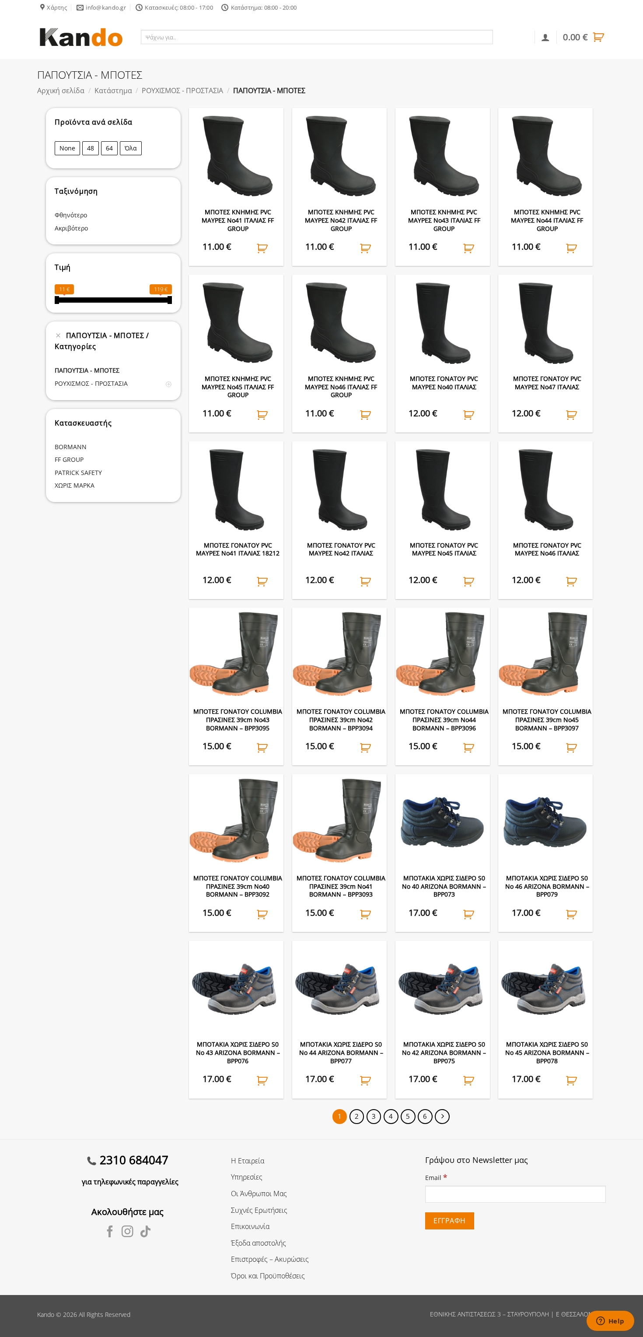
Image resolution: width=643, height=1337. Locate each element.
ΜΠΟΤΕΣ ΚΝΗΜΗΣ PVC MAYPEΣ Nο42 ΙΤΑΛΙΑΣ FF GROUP (341, 220)
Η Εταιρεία (247, 1161)
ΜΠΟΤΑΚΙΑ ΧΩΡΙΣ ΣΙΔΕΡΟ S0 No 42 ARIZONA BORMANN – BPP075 (444, 1052)
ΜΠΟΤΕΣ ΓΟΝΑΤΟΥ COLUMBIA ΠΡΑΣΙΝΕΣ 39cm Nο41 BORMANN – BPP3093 (341, 886)
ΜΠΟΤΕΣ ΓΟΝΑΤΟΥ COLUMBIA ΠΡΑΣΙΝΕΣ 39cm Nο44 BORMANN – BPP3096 (444, 720)
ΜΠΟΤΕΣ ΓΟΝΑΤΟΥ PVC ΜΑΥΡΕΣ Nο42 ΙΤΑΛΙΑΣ (341, 549)
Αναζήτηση (512, 37)
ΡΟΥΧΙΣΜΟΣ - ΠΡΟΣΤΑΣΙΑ (182, 90)
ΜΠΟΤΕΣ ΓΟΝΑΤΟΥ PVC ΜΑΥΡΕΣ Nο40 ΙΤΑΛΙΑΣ (444, 383)
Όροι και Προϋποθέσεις (268, 1276)
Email (436, 1177)
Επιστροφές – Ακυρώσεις (270, 1259)
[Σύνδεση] (545, 37)
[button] (584, 37)
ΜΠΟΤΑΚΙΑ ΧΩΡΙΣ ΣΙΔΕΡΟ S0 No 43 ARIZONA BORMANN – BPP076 (238, 1052)
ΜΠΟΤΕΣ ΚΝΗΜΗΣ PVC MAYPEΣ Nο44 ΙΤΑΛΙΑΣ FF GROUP (547, 220)
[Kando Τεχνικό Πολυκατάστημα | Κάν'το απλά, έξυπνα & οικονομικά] (81, 37)
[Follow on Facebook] (110, 1232)
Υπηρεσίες (246, 1177)
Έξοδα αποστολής (258, 1243)
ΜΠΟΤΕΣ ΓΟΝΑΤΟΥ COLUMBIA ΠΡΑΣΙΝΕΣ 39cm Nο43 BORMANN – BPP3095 (237, 720)
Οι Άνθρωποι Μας (259, 1193)
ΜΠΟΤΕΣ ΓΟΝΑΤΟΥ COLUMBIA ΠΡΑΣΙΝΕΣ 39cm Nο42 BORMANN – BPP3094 (341, 720)
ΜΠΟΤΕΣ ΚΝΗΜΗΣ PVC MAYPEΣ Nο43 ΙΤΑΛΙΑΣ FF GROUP (444, 220)
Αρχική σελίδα (60, 90)
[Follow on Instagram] (127, 1232)
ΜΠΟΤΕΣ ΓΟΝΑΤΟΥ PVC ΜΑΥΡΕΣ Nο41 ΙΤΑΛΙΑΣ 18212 (238, 549)
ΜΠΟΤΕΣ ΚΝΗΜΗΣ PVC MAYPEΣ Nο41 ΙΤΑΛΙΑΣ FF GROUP (238, 220)
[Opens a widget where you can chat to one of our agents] (610, 1322)
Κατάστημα (113, 90)
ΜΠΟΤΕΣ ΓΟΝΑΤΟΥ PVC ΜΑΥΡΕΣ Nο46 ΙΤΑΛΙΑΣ (547, 549)
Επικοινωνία (250, 1226)
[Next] (442, 1116)
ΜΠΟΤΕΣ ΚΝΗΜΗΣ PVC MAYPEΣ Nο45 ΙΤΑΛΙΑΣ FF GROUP (238, 387)
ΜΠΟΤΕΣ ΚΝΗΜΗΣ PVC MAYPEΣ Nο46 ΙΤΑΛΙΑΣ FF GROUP (341, 387)
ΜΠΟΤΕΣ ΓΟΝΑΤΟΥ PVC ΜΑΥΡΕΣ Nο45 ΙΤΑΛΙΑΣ (444, 549)
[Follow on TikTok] (145, 1232)
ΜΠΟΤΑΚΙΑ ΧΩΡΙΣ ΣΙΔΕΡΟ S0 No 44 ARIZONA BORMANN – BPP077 (341, 1052)
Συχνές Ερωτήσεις (259, 1210)
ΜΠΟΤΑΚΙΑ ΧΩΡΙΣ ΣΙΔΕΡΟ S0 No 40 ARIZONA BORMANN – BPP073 (444, 886)
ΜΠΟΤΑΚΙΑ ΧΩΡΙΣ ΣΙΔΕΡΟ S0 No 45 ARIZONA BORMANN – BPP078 (547, 1052)
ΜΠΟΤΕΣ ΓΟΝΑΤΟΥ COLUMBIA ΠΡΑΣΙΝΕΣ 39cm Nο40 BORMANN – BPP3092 (237, 886)
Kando (45, 1314)
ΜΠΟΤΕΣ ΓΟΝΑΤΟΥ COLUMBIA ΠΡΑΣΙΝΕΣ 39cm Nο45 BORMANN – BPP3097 (547, 720)
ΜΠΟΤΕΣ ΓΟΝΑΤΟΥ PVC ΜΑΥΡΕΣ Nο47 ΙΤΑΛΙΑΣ (547, 383)
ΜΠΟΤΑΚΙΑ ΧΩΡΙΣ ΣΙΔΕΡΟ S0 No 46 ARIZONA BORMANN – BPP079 (547, 886)
